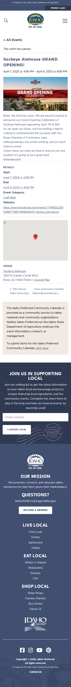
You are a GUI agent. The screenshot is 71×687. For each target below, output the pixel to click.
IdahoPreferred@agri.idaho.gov (35, 501)
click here (42, 348)
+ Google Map (41, 279)
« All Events (12, 40)
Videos (35, 547)
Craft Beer (9, 197)
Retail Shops (35, 593)
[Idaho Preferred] (35, 20)
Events (35, 537)
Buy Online (35, 603)
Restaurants (35, 567)
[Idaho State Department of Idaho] (35, 624)
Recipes (35, 573)
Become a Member (35, 510)
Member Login (58, 8)
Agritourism (35, 542)
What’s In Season (35, 562)
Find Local (35, 531)
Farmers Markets (35, 598)
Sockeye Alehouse (14, 271)
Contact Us (35, 671)
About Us (35, 609)
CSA (35, 578)
